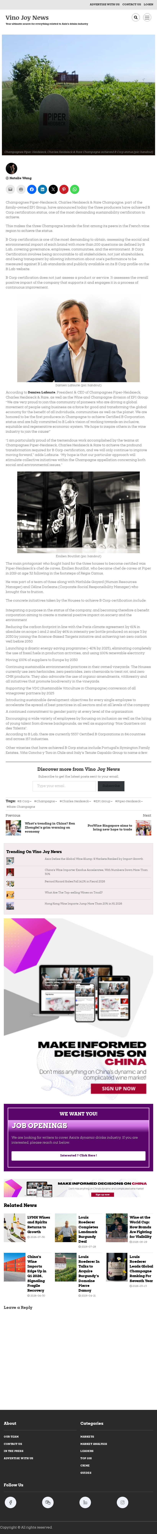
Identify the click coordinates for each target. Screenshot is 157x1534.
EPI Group (103, 801)
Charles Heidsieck (75, 801)
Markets (87, 1437)
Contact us (131, 4)
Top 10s (86, 1458)
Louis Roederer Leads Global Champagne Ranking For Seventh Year (117, 1267)
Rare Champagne (22, 807)
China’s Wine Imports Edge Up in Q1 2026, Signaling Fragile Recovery (14, 1267)
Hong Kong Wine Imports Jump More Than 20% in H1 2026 (83, 904)
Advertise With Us (105, 4)
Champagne (45, 801)
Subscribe (111, 786)
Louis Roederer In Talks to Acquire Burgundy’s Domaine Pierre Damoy (66, 1267)
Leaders (87, 1451)
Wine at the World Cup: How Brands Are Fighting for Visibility (117, 1227)
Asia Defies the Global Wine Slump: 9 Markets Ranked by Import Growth (94, 859)
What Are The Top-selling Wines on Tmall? (74, 893)
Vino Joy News (27, 17)
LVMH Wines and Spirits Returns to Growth (14, 1227)
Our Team (11, 1437)
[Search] (136, 17)
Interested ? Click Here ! (78, 1155)
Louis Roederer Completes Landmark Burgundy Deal (66, 1227)
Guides (85, 1473)
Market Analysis (93, 1444)
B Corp (24, 801)
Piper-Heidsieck (129, 801)
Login (148, 4)
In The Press (13, 1451)
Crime (85, 1466)
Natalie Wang (20, 178)
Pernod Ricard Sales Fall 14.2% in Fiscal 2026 (75, 881)
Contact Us (13, 1444)
